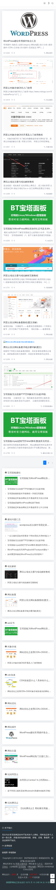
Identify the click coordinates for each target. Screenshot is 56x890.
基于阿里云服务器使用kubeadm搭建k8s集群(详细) (28, 790)
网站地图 (32, 866)
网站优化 (11, 703)
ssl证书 (50, 240)
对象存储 (49, 147)
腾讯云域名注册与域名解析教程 (18, 181)
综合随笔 (49, 100)
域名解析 (49, 193)
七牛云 (40, 863)
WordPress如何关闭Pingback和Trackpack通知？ (28, 549)
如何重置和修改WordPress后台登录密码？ (25, 554)
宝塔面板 (22, 866)
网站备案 (49, 334)
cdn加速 (11, 674)
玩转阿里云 (12, 774)
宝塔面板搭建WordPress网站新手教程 (23, 502)
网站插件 (49, 53)
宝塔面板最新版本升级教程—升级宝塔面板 (25, 493)
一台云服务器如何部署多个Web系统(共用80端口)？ (29, 535)
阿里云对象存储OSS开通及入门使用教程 (23, 134)
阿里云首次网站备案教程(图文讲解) (20, 322)
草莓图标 (12, 852)
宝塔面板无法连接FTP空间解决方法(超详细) (24, 394)
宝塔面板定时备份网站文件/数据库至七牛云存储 (27, 507)
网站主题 (11, 750)
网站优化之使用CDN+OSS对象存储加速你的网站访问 (30, 691)
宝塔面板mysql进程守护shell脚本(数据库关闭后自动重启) (31, 545)
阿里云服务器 (21, 863)
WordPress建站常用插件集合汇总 (19, 40)
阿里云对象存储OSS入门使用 (17, 87)
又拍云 (5, 866)
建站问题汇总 (48, 453)
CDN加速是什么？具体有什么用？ (36, 680)
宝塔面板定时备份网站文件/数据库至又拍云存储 (27, 498)
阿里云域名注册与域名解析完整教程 (20, 275)
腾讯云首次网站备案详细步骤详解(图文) (22, 347)
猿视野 (5, 852)
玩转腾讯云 (12, 802)
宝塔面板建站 (48, 406)
